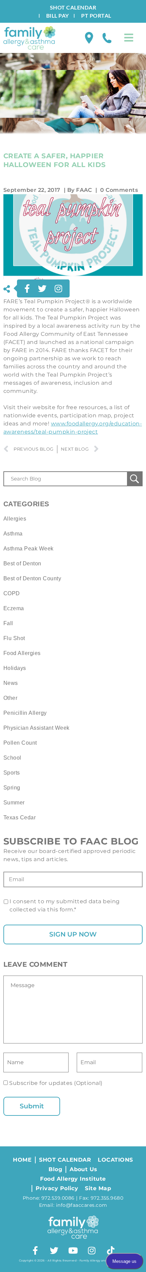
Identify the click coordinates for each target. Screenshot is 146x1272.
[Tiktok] (110, 1250)
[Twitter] (54, 1250)
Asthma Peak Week (28, 548)
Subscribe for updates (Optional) (55, 1083)
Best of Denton (22, 563)
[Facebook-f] (35, 1250)
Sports (11, 773)
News (10, 683)
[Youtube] (73, 1250)
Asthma (13, 534)
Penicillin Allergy (25, 713)
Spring (11, 788)
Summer (14, 802)
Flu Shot (14, 638)
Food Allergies (22, 653)
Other (10, 698)
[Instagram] (91, 1250)
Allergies (14, 519)
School (12, 758)
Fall (8, 623)
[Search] (134, 479)
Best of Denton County (32, 578)
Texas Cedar (19, 817)
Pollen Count (20, 743)
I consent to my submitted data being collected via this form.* (65, 905)
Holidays (14, 668)
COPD (11, 593)
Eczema (13, 608)
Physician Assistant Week (36, 728)
